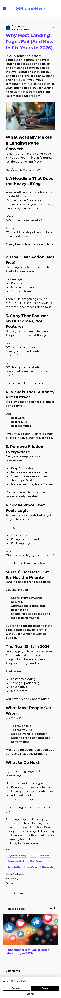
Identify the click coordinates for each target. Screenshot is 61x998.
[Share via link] (28, 892)
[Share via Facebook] (7, 892)
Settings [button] (30, 993)
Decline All (16, 988)
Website (44, 855)
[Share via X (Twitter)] (14, 892)
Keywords (47, 867)
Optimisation (14, 867)
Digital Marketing (17, 855)
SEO (33, 855)
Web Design (36, 861)
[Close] (56, 980)
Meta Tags (31, 867)
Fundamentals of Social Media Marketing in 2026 (28, 951)
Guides (9, 883)
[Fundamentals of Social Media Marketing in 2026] (30, 929)
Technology (12, 878)
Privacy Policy (20, 981)
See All (51, 908)
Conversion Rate (16, 861)
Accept (45, 988)
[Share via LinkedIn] (21, 892)
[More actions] (53, 28)
